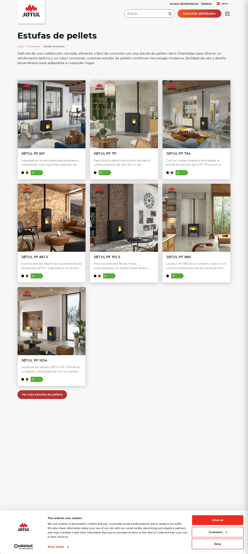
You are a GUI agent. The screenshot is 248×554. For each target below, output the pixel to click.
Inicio (20, 46)
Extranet (206, 3)
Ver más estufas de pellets (42, 394)
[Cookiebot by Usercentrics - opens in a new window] (23, 547)
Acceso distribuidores (184, 3)
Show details (56, 546)
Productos (33, 46)
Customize (216, 531)
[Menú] (227, 13)
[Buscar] (170, 13)
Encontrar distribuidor (199, 13)
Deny (217, 543)
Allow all (217, 520)
